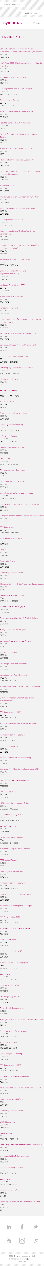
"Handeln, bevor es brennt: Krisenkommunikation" (19, 197)
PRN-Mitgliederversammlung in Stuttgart (16, 89)
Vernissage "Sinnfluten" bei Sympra (13, 664)
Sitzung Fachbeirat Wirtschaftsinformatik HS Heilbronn (21, 1019)
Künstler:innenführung (9, 308)
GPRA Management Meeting (11, 1054)
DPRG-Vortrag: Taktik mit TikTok (12, 447)
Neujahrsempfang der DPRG (11, 951)
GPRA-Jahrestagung (8, 1133)
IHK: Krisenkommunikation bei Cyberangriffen (18, 160)
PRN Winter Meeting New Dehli (11, 1167)
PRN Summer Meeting (8, 527)
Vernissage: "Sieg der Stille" (10, 997)
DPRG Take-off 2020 (8, 940)
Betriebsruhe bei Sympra (9, 100)
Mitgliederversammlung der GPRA (13, 735)
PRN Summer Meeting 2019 (10, 1065)
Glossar (31, 1259)
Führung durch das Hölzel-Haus (12, 470)
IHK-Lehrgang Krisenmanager (11, 837)
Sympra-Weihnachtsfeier (9, 985)
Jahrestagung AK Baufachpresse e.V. (14, 675)
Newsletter (22, 1262)
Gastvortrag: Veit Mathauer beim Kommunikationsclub (21, 1145)
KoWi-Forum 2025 (7, 185)
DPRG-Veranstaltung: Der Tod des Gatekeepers (18, 894)
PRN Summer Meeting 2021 (10, 712)
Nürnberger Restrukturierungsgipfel (14, 962)
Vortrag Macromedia (8, 826)
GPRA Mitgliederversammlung (11, 424)
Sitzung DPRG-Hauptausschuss (12, 1008)
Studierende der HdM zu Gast (11, 296)
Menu (38, 23)
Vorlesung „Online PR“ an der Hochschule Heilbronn (20, 1202)
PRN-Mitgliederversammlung (11, 219)
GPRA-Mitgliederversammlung (12, 595)
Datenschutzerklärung (18, 1259)
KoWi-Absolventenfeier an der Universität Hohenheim (21, 504)
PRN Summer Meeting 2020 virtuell (13, 814)
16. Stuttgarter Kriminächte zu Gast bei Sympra (18, 208)
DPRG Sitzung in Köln (8, 1122)
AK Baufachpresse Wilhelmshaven (13, 1031)
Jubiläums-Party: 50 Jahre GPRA (12, 285)
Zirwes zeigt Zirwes (7, 561)
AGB (32, 1256)
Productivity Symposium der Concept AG (16, 148)
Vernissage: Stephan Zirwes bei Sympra (15, 641)
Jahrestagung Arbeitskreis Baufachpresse (16, 367)
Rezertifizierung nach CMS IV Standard (15, 123)
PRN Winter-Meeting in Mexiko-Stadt (14, 356)
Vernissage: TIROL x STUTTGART (12, 481)
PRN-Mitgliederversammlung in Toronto (15, 259)
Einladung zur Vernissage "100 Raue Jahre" (16, 111)
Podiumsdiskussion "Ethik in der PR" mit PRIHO (18, 723)
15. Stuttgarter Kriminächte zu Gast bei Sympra (18, 333)
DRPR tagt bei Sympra (8, 860)
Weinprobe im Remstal (9, 1042)
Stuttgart (7, 4)
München (16, 4)
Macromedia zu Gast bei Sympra (12, 607)
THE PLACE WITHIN (7, 402)
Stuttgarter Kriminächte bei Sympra (13, 413)
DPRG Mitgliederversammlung (11, 871)
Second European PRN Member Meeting (15, 757)
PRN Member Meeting (8, 390)
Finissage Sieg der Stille (9, 792)
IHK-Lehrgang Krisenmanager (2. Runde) (15, 803)
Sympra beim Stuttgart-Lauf (11, 538)
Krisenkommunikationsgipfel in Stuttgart (16, 905)
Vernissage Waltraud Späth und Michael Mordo (18, 345)
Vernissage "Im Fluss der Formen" (13, 77)
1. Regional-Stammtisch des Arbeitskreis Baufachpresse (22, 584)
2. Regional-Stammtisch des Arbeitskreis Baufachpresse (22, 516)
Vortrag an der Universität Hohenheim (14, 1076)
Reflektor (3, 550)
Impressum (25, 1256)
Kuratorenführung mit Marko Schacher (15, 849)
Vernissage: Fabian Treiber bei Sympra (14, 1156)
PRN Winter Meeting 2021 (9, 746)
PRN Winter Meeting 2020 (10, 917)
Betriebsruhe (5, 459)
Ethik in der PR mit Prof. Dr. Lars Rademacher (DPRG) (20, 769)
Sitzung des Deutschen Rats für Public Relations (19, 618)
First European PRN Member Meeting (14, 780)
